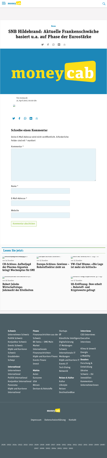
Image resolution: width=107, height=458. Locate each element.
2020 (36, 445)
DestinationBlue (67, 392)
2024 (15, 445)
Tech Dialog (64, 367)
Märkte (36, 370)
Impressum (36, 420)
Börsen (36, 385)
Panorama (12, 385)
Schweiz (12, 331)
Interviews (86, 331)
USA (35, 381)
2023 (20, 445)
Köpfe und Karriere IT (69, 360)
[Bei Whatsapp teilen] (53, 45)
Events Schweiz (15, 346)
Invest (36, 364)
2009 (96, 445)
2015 (64, 445)
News (53, 26)
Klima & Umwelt (88, 349)
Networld (63, 371)
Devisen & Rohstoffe (42, 389)
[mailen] (64, 45)
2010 (91, 445)
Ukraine (84, 370)
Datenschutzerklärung (55, 420)
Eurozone (37, 378)
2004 (54, 448)
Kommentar (17, 147)
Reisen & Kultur (66, 378)
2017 (53, 445)
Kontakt (72, 420)
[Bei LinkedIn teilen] (59, 45)
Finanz (36, 331)
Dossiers (84, 360)
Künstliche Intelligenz (69, 338)
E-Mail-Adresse (19, 198)
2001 (71, 448)
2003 (59, 448)
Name (14, 186)
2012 (80, 445)
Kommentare (87, 381)
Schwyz (11, 360)
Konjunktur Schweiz (17, 342)
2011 (85, 445)
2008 (102, 445)
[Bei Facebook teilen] (48, 45)
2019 (42, 445)
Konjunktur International (19, 381)
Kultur (62, 381)
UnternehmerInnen (90, 385)
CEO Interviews (88, 335)
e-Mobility (85, 356)
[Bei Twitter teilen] (42, 45)
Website (15, 211)
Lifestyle (63, 385)
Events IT (63, 364)
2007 (36, 448)
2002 (65, 448)
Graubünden (13, 356)
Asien (35, 374)
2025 (9, 445)
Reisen (62, 389)
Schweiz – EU (87, 374)
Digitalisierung (66, 342)
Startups (63, 331)
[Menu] (4, 3)
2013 (75, 445)
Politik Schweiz (15, 338)
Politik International (17, 378)
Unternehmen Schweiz (18, 335)
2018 (48, 445)
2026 (3, 445)
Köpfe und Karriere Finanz (45, 356)
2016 (58, 445)
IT (60, 335)
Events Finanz (39, 360)
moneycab (24, 98)
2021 (31, 445)
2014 (69, 445)
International (14, 367)
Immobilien (86, 378)
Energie (84, 352)
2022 (26, 445)
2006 (42, 448)
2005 (48, 448)
